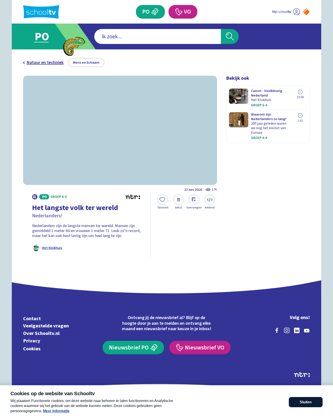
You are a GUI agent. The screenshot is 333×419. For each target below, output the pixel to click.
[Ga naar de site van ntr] (302, 374)
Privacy (31, 340)
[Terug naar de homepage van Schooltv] (41, 12)
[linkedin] (297, 330)
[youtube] (307, 330)
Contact (32, 318)
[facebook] (277, 330)
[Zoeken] (230, 36)
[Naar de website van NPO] (306, 11)
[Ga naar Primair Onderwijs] (46, 36)
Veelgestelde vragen (46, 325)
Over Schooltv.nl (41, 333)
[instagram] (287, 330)
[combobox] (157, 36)
